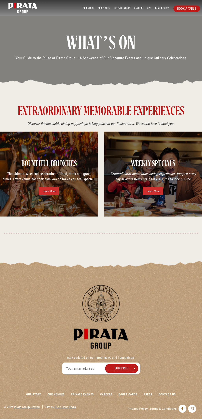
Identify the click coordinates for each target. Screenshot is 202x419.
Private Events (82, 394)
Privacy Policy (138, 409)
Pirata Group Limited (27, 407)
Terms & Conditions (163, 409)
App (149, 8)
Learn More (49, 191)
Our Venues (56, 394)
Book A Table (186, 8)
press (148, 394)
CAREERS (138, 8)
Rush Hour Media (65, 407)
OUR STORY (88, 8)
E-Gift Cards (128, 394)
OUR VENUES (104, 8)
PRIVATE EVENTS (122, 8)
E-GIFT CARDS (162, 8)
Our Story (33, 394)
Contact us (167, 394)
